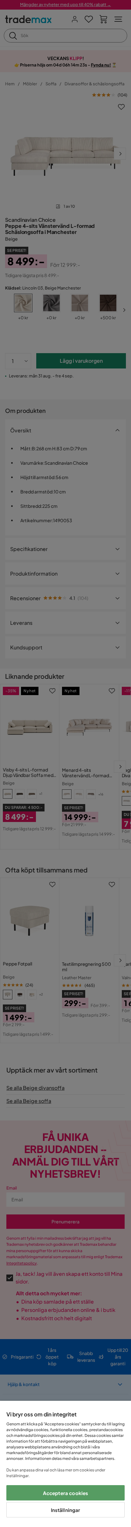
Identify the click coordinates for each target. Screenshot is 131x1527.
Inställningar (65, 1510)
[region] (65, 1464)
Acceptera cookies (65, 1493)
